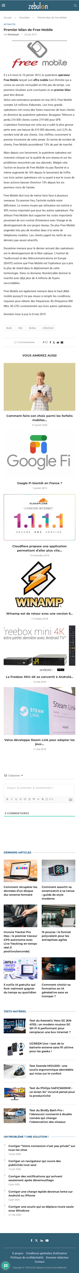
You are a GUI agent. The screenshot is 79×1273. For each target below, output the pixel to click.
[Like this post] (46, 342)
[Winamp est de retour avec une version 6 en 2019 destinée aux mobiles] (39, 585)
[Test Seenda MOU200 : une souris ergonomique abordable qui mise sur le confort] (15, 1071)
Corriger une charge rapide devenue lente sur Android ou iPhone (40, 1193)
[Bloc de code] (38, 799)
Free (20, 328)
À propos (17, 1253)
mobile (32, 328)
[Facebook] (31, 1240)
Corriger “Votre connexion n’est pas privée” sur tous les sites (41, 1148)
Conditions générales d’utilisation (46, 1253)
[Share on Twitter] (54, 342)
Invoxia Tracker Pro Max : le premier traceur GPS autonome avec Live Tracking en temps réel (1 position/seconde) (20, 941)
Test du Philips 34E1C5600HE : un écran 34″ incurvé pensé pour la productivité (52, 1092)
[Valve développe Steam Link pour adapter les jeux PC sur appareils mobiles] (39, 711)
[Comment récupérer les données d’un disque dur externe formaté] (20, 871)
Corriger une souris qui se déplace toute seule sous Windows (41, 1208)
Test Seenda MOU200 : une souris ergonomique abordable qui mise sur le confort (51, 1069)
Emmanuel (13, 34)
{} (47, 799)
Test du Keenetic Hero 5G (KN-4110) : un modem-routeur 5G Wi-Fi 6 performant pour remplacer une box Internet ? (50, 1026)
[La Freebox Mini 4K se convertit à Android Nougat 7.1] (39, 648)
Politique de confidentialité (26, 1257)
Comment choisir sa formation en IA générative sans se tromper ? (56, 990)
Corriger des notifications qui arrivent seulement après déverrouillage (35, 1178)
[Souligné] (16, 799)
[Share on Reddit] (58, 342)
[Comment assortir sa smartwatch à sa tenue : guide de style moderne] (58, 871)
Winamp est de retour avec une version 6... (39, 613)
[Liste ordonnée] (25, 799)
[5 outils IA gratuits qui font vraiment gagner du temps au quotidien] (20, 968)
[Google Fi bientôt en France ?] (39, 454)
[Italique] (11, 799)
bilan (9, 328)
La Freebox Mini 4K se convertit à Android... (39, 677)
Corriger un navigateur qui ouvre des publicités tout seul (34, 1163)
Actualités (24, 17)
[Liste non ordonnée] (29, 799)
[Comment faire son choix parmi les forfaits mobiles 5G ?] (39, 387)
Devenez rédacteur (57, 1257)
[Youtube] (47, 1240)
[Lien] (42, 799)
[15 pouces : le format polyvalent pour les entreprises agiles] (58, 916)
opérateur (48, 328)
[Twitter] (36, 1240)
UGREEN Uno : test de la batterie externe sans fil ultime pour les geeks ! (51, 1047)
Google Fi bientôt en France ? (39, 483)
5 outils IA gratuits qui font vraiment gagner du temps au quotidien (20, 988)
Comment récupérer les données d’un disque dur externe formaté (20, 890)
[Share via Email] (62, 342)
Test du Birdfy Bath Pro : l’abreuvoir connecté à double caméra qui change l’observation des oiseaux (50, 1116)
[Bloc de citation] (33, 799)
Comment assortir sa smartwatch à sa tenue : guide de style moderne (58, 892)
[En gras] (7, 799)
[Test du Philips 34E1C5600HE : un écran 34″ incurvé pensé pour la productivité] (15, 1093)
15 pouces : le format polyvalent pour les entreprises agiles (56, 936)
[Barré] (20, 799)
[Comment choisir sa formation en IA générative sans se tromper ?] (58, 968)
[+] (51, 799)
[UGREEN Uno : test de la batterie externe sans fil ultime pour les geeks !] (15, 1049)
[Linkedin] (41, 1240)
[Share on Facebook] (50, 342)
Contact (39, 1261)
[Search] (75, 5)
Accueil (7, 17)
